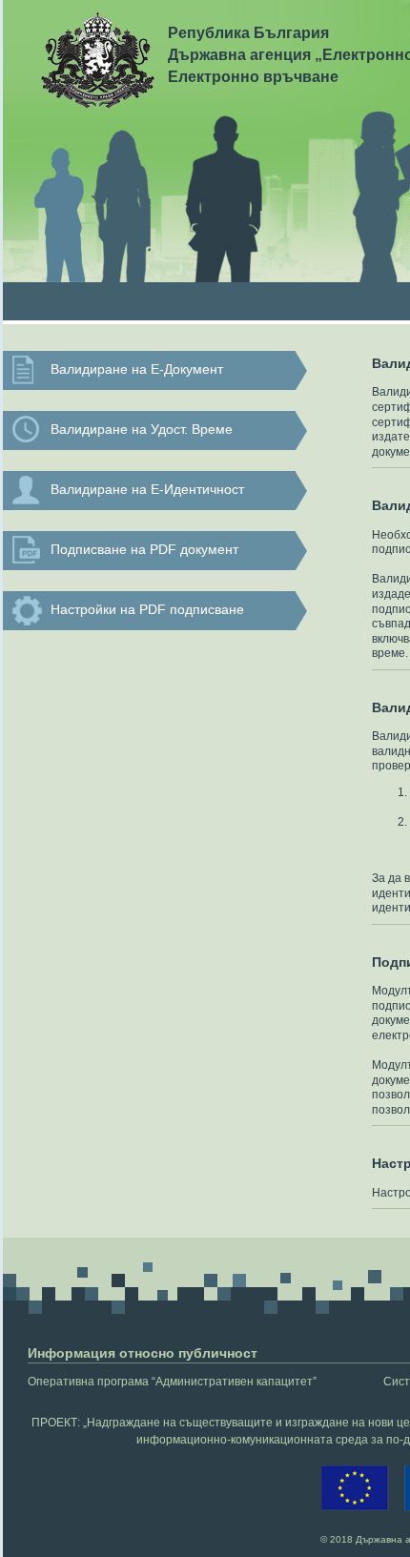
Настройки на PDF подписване (147, 609)
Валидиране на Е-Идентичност (147, 489)
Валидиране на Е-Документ (137, 369)
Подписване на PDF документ (144, 549)
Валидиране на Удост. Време (142, 429)
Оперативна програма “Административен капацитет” (172, 1381)
